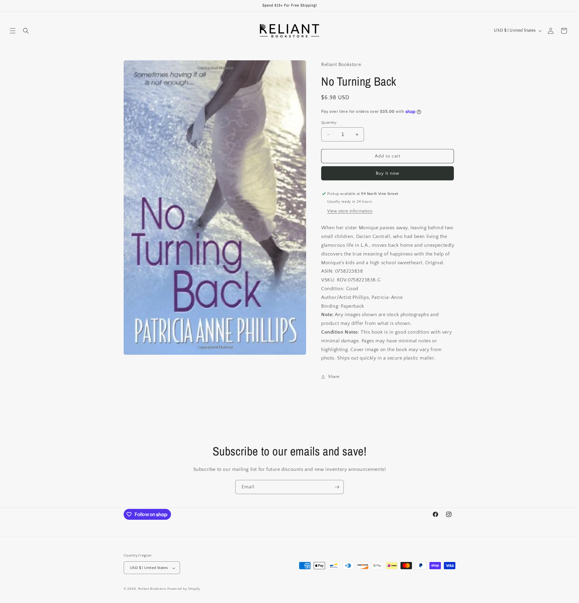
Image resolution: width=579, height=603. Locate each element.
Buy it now (387, 173)
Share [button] (334, 376)
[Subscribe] (336, 487)
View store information (349, 211)
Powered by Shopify (183, 589)
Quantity (329, 122)
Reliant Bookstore (152, 589)
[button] (12, 30)
